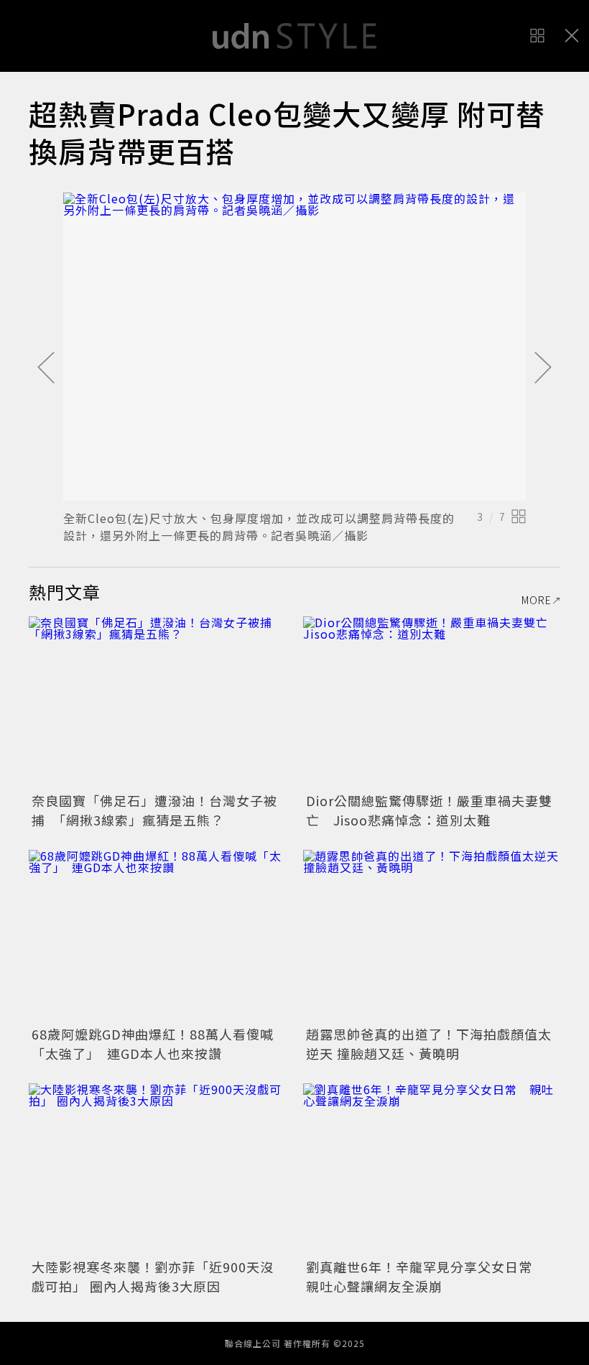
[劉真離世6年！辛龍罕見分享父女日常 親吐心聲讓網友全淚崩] (431, 1169)
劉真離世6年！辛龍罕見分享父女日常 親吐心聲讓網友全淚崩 (426, 1276)
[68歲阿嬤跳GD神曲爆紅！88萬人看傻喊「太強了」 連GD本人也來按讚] (157, 936)
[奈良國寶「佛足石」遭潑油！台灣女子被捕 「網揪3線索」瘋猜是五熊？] (157, 702)
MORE (536, 600)
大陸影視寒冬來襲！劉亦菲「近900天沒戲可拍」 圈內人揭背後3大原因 (153, 1276)
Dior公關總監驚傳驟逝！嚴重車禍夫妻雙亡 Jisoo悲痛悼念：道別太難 (429, 810)
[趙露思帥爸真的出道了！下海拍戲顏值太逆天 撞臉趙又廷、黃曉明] (431, 936)
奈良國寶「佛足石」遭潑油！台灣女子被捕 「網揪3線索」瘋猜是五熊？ (154, 810)
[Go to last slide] (46, 368)
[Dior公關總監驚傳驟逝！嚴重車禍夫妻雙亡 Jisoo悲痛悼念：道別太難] (431, 702)
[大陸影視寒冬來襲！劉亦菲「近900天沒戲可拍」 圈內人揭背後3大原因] (157, 1169)
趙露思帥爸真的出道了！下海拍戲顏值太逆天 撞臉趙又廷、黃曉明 (429, 1043)
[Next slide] (543, 368)
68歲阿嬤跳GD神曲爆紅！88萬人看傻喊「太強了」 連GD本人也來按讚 (153, 1043)
